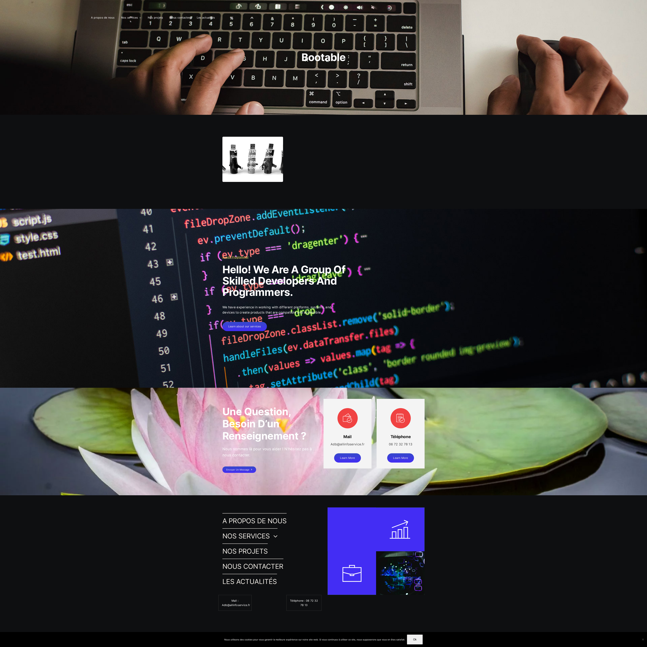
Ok (415, 639)
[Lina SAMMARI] (13, 12)
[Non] (642, 639)
